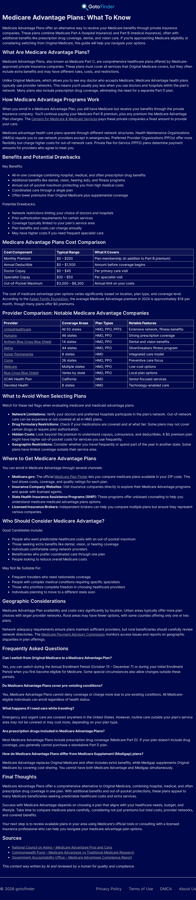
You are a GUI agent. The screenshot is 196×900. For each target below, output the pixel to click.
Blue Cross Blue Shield (21, 373)
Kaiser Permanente (18, 354)
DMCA (166, 888)
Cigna (8, 360)
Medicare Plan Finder (70, 477)
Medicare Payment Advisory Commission (73, 634)
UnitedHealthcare (17, 329)
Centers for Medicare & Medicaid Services (64, 119)
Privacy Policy (109, 888)
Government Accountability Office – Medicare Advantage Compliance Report (72, 857)
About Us (187, 888)
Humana (10, 335)
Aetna (8, 348)
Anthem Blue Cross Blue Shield (27, 342)
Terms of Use (141, 888)
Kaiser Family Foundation (48, 299)
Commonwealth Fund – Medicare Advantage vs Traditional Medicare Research (73, 852)
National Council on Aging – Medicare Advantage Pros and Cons (62, 847)
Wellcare (10, 366)
